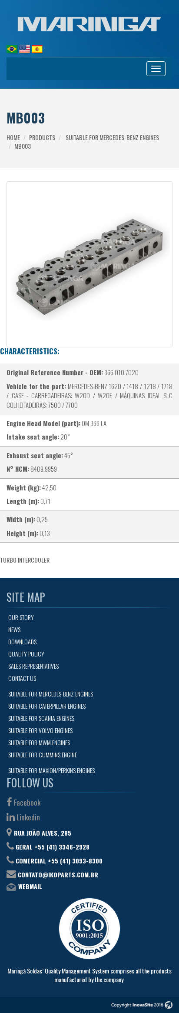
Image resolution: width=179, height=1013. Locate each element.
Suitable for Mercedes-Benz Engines (112, 137)
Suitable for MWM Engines (39, 742)
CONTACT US (22, 678)
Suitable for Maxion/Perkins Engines (51, 770)
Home (13, 137)
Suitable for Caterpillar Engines (47, 705)
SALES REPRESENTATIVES (33, 665)
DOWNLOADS (22, 641)
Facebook (26, 802)
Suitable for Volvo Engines (40, 730)
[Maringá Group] (89, 24)
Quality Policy (26, 653)
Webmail (30, 886)
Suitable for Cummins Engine (42, 754)
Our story (21, 617)
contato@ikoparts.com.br (58, 874)
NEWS (14, 629)
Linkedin (27, 817)
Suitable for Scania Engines (41, 718)
